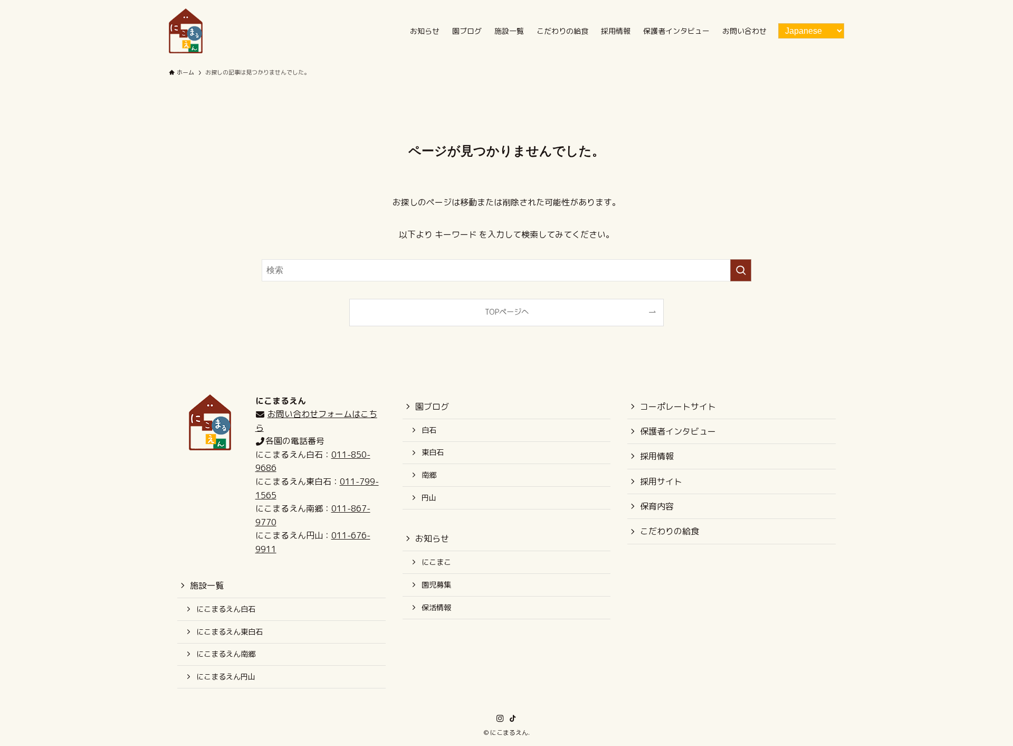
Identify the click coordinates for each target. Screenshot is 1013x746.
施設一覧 (207, 585)
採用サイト (661, 481)
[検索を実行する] (740, 270)
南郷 (429, 475)
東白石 (433, 452)
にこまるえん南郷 (225, 654)
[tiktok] (513, 718)
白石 (429, 430)
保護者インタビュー (678, 431)
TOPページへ (507, 312)
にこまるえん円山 (225, 677)
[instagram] (500, 718)
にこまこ (436, 562)
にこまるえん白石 (225, 609)
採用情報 (657, 456)
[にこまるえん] (186, 30)
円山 (429, 498)
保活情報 (436, 607)
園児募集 (436, 585)
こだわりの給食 (669, 531)
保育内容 (657, 506)
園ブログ (432, 406)
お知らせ (432, 538)
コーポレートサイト (678, 406)
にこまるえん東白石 (229, 632)
